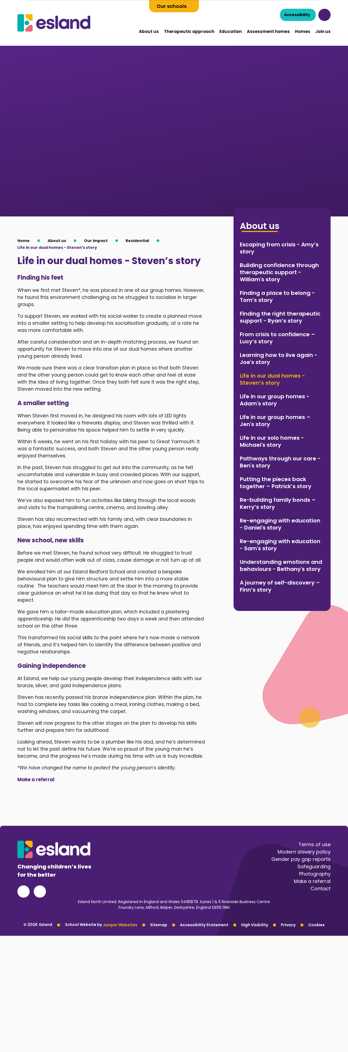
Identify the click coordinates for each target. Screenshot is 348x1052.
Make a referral (35, 779)
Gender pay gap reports (301, 859)
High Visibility (254, 924)
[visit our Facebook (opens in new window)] (23, 891)
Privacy (288, 924)
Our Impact (96, 240)
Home (23, 240)
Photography (315, 873)
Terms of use (315, 844)
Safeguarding (314, 866)
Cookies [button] (316, 924)
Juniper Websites (120, 924)
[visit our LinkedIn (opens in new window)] (40, 891)
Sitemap (158, 924)
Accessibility (297, 14)
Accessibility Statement (204, 924)
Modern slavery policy (304, 851)
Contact (320, 888)
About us (57, 240)
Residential (137, 240)
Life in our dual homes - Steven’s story (57, 247)
